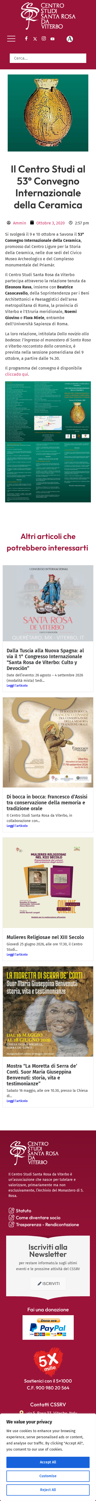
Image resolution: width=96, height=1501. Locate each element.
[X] (35, 39)
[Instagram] (44, 39)
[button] (11, 39)
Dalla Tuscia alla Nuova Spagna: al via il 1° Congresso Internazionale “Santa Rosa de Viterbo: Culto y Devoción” (45, 659)
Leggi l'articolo (17, 685)
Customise (48, 1476)
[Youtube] (52, 39)
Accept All (48, 1462)
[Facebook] (26, 39)
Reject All (48, 1490)
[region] (48, 1457)
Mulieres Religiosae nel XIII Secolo (45, 937)
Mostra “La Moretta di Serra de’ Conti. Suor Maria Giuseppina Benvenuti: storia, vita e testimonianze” (42, 1075)
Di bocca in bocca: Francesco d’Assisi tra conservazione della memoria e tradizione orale (47, 803)
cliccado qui (16, 374)
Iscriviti (51, 1283)
